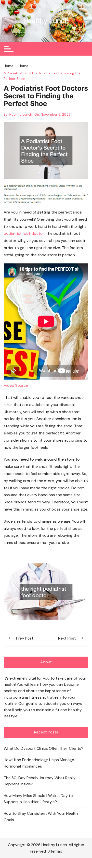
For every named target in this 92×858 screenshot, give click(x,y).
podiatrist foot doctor (24, 233)
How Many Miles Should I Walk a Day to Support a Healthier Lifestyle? (38, 799)
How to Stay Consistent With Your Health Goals (41, 816)
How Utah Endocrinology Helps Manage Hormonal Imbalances (39, 763)
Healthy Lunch (46, 20)
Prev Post (25, 638)
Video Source (16, 385)
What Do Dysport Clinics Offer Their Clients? (43, 748)
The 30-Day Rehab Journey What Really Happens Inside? (40, 781)
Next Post (67, 638)
